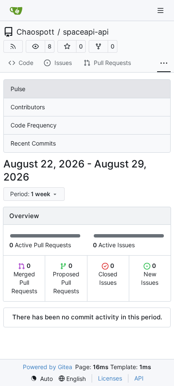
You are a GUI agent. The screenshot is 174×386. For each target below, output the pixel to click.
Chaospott (35, 32)
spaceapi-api (86, 32)
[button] (35, 46)
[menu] (34, 194)
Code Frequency (34, 125)
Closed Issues (107, 274)
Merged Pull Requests (24, 278)
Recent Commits (33, 143)
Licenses (110, 378)
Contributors (28, 107)
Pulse (18, 88)
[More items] (164, 63)
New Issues (149, 274)
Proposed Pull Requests (66, 278)
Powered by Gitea (47, 366)
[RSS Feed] (13, 46)
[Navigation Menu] (161, 10)
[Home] (16, 10)
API (139, 378)
